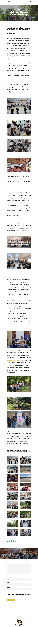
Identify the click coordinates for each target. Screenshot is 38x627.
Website (8, 587)
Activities (19, 9)
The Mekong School (12, 17)
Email (8, 582)
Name (8, 577)
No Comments (27, 17)
